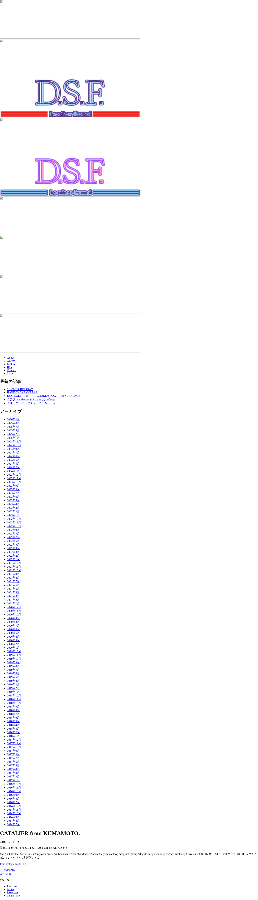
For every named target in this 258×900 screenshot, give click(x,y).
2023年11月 (14, 478)
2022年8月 (13, 533)
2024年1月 (13, 470)
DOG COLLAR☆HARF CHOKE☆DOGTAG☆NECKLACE (43, 395)
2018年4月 (13, 724)
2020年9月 (13, 618)
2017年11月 (14, 743)
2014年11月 (14, 809)
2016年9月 (13, 794)
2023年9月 (13, 485)
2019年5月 (13, 677)
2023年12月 (14, 474)
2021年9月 (13, 574)
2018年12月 (14, 695)
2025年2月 (13, 434)
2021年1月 (13, 603)
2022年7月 (13, 537)
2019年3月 (13, 684)
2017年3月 (13, 772)
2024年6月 (13, 456)
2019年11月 (14, 655)
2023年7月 (13, 493)
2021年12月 (14, 562)
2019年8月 (13, 666)
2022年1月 (13, 559)
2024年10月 (14, 445)
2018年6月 (13, 717)
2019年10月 (14, 658)
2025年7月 (13, 426)
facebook (12, 886)
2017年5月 (13, 765)
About (10, 357)
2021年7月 (13, 581)
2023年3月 (13, 507)
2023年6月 (13, 496)
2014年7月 (13, 824)
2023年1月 (13, 515)
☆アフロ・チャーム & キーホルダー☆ (31, 399)
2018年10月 (14, 702)
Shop (10, 373)
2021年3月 (13, 596)
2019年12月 (14, 651)
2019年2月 (13, 688)
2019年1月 (13, 691)
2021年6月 (13, 585)
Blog (9, 367)
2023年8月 (13, 489)
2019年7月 (13, 669)
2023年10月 (14, 482)
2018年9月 (13, 706)
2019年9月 (13, 662)
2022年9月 (13, 529)
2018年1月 (13, 736)
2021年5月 (13, 588)
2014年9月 (13, 817)
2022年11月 (14, 522)
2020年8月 (13, 621)
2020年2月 (13, 643)
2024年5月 (13, 459)
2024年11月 (14, 441)
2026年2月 (13, 419)
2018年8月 (13, 710)
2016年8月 (13, 798)
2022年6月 (13, 540)
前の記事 (7, 870)
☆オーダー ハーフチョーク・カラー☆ (31, 403)
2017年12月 (14, 739)
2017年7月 (13, 758)
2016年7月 (13, 802)
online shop (13, 895)
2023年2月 (13, 511)
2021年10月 (14, 570)
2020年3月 (13, 640)
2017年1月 (13, 780)
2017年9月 (13, 750)
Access (11, 360)
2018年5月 (13, 721)
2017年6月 (13, 761)
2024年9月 (13, 448)
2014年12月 (14, 805)
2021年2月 (13, 599)
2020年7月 (13, 625)
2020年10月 (14, 614)
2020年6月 (13, 629)
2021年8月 (13, 577)
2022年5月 (13, 544)
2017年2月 (13, 776)
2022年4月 (13, 548)
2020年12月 (14, 607)
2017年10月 (14, 747)
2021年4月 (13, 592)
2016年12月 (14, 783)
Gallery (11, 364)
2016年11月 (14, 787)
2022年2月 (13, 555)
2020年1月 (13, 647)
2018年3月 (13, 728)
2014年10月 (14, 813)
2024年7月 (13, 452)
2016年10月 (14, 791)
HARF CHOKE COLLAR (22, 392)
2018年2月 (13, 732)
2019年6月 (13, 673)
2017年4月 (13, 769)
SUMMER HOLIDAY (20, 389)
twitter (10, 889)
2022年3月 (13, 551)
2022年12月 (14, 518)
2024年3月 (13, 463)
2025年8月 (13, 423)
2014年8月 (13, 820)
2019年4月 (13, 680)
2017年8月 (13, 754)
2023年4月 (13, 504)
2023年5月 (13, 500)
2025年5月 (13, 430)
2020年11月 (14, 610)
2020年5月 (13, 632)
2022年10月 (14, 526)
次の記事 (7, 873)
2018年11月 (14, 699)
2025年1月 (13, 437)
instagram (12, 892)
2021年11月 (14, 566)
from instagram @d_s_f (13, 863)
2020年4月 (13, 636)
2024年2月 (13, 467)
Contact (11, 370)
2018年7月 (13, 713)
